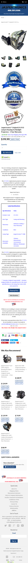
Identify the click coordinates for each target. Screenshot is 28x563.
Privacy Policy (14, 502)
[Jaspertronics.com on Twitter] (5, 526)
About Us (14, 489)
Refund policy (14, 508)
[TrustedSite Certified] (5, 158)
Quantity (4, 144)
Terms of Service (14, 506)
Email (14, 533)
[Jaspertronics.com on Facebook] (10, 526)
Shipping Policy (14, 290)
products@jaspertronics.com (10, 324)
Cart (25, 2)
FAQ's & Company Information (14, 495)
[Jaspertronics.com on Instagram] (18, 526)
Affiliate (14, 510)
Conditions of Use (14, 499)
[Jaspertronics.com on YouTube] (22, 526)
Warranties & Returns (14, 493)
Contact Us (14, 504)
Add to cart (5, 388)
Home (2, 17)
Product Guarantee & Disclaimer (14, 497)
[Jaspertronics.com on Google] (14, 526)
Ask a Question (14, 295)
